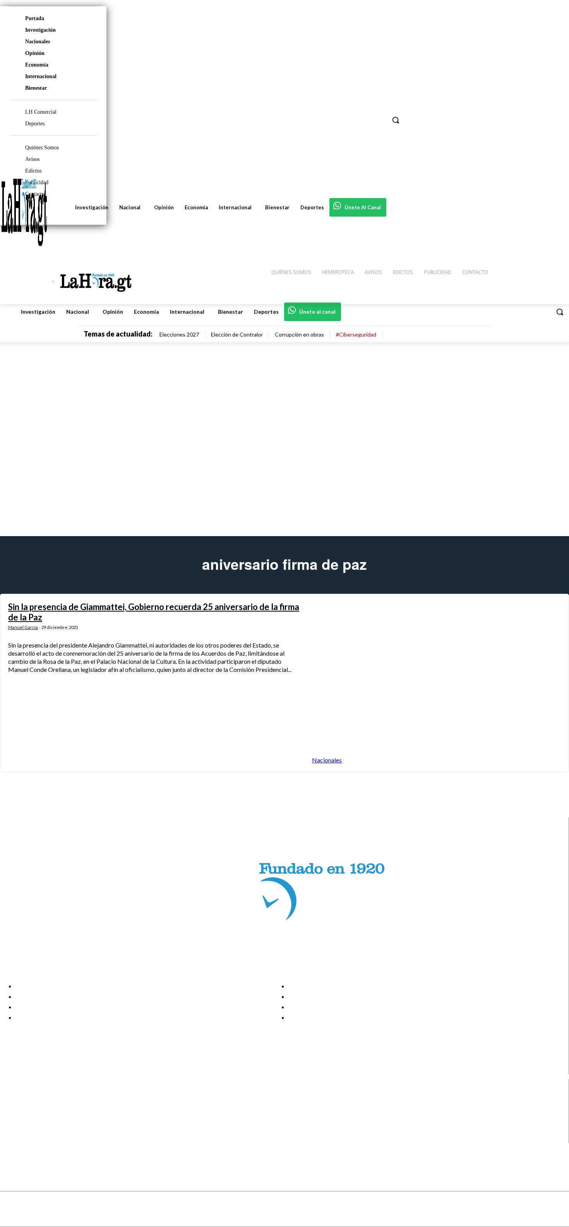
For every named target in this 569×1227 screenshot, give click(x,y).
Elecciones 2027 (179, 334)
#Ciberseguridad (356, 334)
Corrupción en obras (299, 334)
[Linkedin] (12, 1118)
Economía (36, 65)
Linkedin (34, 1118)
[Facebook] (12, 1099)
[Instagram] (12, 1109)
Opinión (35, 53)
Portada (34, 18)
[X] (12, 1128)
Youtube (34, 1138)
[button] (559, 311)
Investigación (40, 30)
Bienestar (36, 88)
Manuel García (23, 627)
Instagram (37, 1108)
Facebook (36, 1098)
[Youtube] (12, 1138)
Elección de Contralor (237, 334)
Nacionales (37, 41)
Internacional (41, 76)
